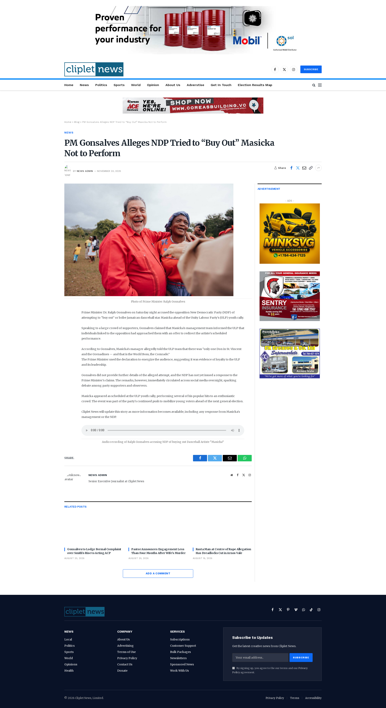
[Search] (314, 84)
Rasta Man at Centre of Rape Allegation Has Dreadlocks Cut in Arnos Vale (223, 551)
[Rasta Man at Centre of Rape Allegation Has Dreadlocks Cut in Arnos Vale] (222, 527)
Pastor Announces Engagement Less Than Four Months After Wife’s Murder (158, 551)
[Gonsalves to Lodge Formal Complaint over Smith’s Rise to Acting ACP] (93, 527)
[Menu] (320, 84)
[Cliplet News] (93, 69)
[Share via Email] (304, 168)
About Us (172, 85)
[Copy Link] (311, 168)
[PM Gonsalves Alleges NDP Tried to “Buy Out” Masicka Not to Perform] (148, 295)
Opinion (153, 85)
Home (68, 85)
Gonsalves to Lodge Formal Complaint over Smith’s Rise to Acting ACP (94, 551)
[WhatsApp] (69, 342)
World (136, 85)
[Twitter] (69, 333)
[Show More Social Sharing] (318, 168)
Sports (119, 85)
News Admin (85, 171)
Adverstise (195, 85)
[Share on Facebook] (291, 168)
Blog (76, 122)
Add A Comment (158, 573)
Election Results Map (255, 85)
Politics (101, 85)
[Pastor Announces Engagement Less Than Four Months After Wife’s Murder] (157, 527)
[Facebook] (69, 324)
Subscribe (311, 69)
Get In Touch (221, 85)
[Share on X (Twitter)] (298, 168)
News (84, 85)
